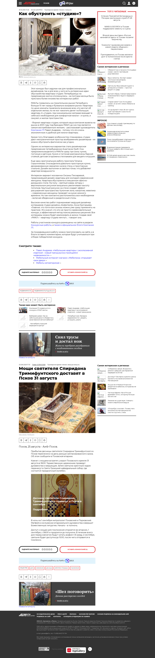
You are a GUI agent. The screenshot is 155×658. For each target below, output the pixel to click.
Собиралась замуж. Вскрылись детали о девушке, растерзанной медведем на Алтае (120, 371)
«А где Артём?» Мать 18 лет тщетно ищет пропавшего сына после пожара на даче (121, 111)
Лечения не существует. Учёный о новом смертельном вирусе (120, 401)
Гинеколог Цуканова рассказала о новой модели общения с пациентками (117, 47)
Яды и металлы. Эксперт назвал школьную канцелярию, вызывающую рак (120, 80)
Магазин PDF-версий (87, 614)
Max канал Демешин (26, 434)
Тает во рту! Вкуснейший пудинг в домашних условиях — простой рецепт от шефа (121, 88)
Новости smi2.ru (27, 357)
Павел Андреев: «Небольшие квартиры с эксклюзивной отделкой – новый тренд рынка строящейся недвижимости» (63, 253)
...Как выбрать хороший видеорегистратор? (38, 324)
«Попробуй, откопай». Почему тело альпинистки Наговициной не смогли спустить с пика (121, 410)
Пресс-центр (62, 614)
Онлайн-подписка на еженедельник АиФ (113, 614)
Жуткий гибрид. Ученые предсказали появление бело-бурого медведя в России (122, 96)
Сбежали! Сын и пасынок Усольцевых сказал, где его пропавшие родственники (122, 72)
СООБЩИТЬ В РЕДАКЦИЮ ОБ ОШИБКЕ (76, 616)
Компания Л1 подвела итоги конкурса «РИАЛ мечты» (39, 309)
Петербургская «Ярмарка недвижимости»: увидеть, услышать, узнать (77, 318)
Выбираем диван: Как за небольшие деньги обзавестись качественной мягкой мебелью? (41, 318)
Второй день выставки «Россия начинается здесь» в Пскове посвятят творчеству (117, 37)
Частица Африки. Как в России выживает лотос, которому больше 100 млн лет (121, 394)
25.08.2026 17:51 (24, 365)
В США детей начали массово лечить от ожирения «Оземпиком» (121, 156)
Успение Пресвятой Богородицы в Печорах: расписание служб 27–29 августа (116, 18)
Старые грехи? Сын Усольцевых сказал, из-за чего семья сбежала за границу (121, 104)
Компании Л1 (37, 130)
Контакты (57, 616)
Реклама (73, 614)
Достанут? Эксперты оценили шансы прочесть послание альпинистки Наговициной (122, 378)
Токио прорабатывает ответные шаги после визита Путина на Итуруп (121, 140)
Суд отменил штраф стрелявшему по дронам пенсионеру (121, 124)
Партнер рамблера (57, 649)
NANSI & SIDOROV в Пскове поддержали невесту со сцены (117, 28)
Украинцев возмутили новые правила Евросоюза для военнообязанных (118, 133)
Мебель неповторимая (47, 263)
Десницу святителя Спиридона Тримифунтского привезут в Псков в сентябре (57, 501)
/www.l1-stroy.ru (30, 77)
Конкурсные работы (41, 225)
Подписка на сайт (43, 616)
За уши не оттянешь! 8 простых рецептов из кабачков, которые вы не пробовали (122, 386)
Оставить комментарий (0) (78, 272)
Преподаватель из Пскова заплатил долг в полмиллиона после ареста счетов (117, 57)
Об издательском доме (46, 614)
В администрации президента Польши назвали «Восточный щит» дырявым (120, 149)
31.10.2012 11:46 (24, 10)
